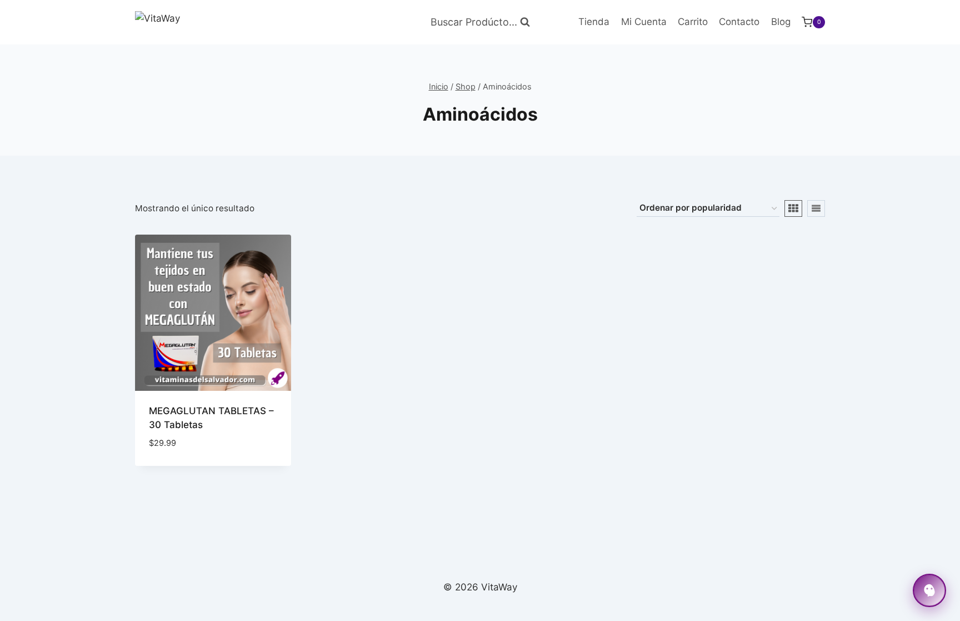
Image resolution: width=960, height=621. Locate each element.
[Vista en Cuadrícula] (793, 208)
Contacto (739, 21)
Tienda (593, 21)
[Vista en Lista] (816, 208)
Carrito (693, 21)
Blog (781, 21)
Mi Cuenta (644, 21)
